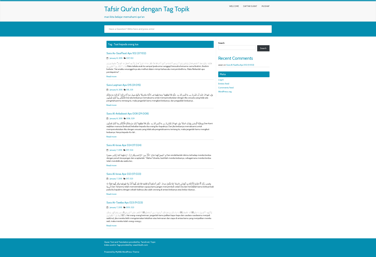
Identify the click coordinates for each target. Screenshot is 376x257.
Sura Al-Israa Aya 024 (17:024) (123, 145)
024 (131, 150)
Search (221, 43)
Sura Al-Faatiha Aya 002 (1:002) (240, 65)
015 (127, 90)
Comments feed (226, 87)
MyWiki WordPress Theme (127, 252)
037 (128, 58)
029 (133, 118)
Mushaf (266, 6)
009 (128, 207)
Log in (221, 79)
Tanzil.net (145, 242)
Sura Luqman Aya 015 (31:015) (123, 85)
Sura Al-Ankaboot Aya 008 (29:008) (127, 113)
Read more (111, 76)
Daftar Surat (250, 6)
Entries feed (223, 83)
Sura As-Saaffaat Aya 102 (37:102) (126, 53)
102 (131, 58)
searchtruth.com (140, 245)
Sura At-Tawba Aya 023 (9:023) (124, 202)
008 (128, 118)
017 (127, 150)
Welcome (234, 6)
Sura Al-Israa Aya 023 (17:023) (123, 174)
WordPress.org (224, 91)
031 (131, 90)
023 (131, 178)
